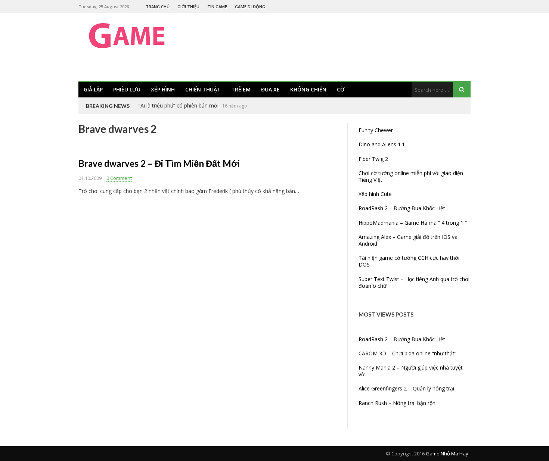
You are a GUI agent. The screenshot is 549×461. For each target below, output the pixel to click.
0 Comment (119, 178)
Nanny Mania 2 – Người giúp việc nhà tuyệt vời (411, 371)
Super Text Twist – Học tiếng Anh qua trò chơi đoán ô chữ (414, 282)
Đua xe (270, 89)
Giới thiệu (188, 6)
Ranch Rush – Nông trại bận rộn (397, 403)
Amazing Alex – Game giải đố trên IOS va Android (408, 240)
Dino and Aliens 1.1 (382, 144)
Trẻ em (241, 89)
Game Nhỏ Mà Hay (447, 453)
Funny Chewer (376, 130)
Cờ (340, 89)
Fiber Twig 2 (373, 158)
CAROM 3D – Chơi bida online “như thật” (407, 353)
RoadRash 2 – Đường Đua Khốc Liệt (402, 208)
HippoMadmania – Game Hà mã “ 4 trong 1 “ (413, 222)
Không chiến (308, 89)
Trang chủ (158, 6)
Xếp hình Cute (375, 193)
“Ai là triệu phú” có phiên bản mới (178, 105)
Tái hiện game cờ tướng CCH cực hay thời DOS (409, 261)
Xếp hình (163, 89)
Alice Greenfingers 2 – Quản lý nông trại (406, 388)
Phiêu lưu (126, 89)
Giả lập (93, 89)
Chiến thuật (203, 89)
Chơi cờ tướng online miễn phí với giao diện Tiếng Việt (411, 176)
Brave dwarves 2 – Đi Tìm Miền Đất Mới (159, 163)
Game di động (250, 6)
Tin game (217, 6)
